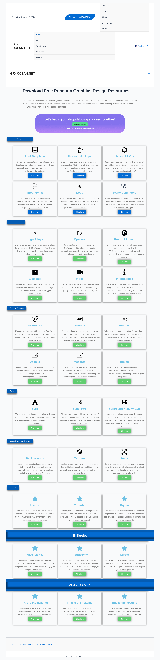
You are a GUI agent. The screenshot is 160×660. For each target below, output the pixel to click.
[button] (80, 17)
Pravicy (13, 644)
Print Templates (35, 156)
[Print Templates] (35, 150)
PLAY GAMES (80, 585)
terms (49, 644)
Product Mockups (80, 156)
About (30, 644)
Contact (22, 644)
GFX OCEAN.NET (21, 46)
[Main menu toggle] (149, 73)
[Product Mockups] (80, 150)
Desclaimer (40, 644)
